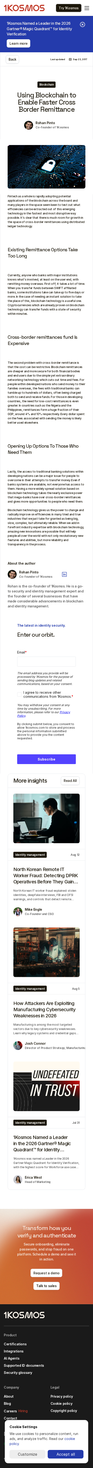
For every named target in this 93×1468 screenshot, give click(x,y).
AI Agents (11, 1358)
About (9, 1396)
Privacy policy (62, 1396)
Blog (7, 1403)
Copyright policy (64, 1411)
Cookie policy (61, 1403)
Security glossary (18, 1373)
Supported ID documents (24, 1365)
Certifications (15, 1344)
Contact (10, 1418)
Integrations (14, 1351)
